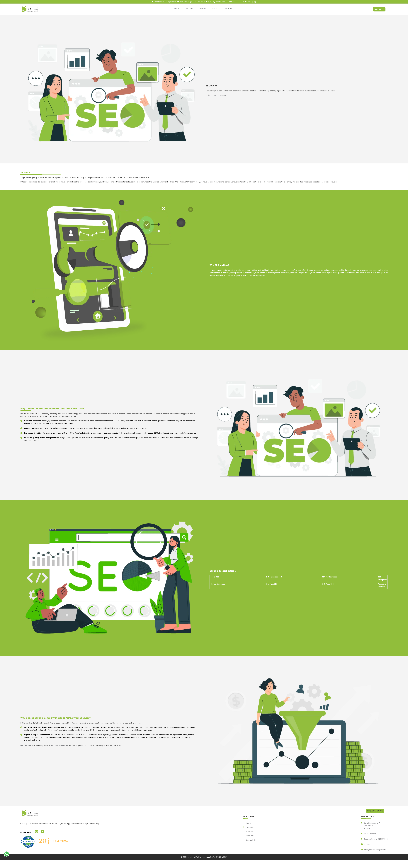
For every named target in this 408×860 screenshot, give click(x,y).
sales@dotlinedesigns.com (164, 2)
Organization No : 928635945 (376, 839)
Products (216, 8)
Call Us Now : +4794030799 (226, 2)
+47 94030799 (370, 833)
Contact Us (379, 9)
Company (189, 8)
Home (176, 8)
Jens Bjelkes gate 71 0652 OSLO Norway (195, 2)
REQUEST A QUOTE (375, 811)
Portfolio (228, 8)
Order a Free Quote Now (216, 95)
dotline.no (368, 844)
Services (202, 8)
